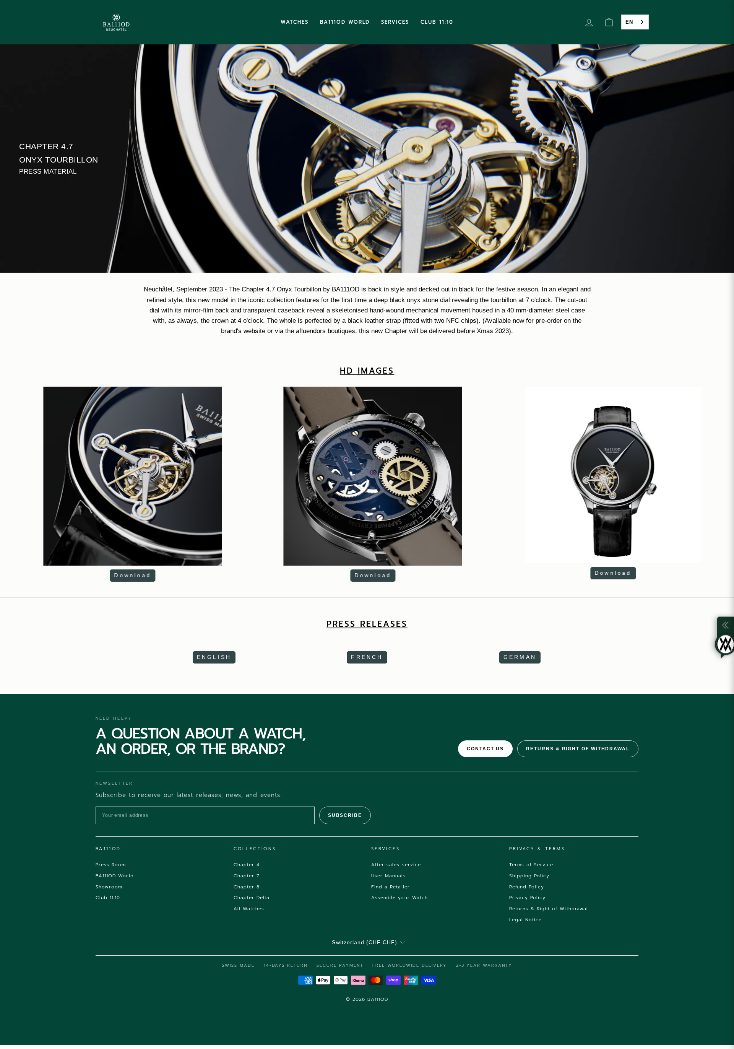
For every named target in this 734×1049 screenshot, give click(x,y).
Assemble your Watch (399, 897)
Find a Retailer (390, 886)
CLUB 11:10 (437, 22)
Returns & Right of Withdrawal (578, 748)
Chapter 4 (247, 864)
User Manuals (388, 875)
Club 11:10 (108, 897)
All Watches (249, 908)
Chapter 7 (247, 875)
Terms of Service (531, 864)
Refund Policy (526, 886)
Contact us (485, 748)
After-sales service (396, 864)
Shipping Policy (529, 875)
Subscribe (345, 815)
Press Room (111, 864)
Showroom (109, 886)
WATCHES (295, 22)
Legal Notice (525, 919)
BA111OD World (115, 875)
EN (629, 22)
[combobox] (635, 22)
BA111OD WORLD (345, 22)
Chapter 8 (247, 886)
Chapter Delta (252, 897)
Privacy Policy (527, 897)
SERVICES (395, 22)
